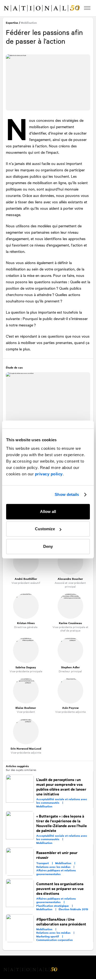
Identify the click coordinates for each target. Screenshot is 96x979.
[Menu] (87, 8)
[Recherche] (76, 8)
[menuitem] (9, 8)
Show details (67, 494)
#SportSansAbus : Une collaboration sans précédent (61, 921)
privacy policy (49, 474)
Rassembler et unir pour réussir (57, 854)
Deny (48, 546)
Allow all (48, 511)
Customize (45, 529)
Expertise (12, 23)
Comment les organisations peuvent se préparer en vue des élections (60, 887)
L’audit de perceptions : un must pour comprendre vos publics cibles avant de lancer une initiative (62, 786)
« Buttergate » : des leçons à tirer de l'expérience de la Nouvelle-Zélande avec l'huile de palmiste (62, 822)
